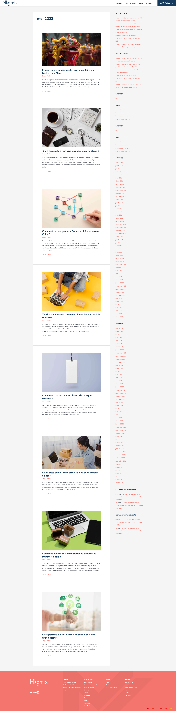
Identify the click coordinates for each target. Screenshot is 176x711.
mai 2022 (118, 307)
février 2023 (119, 280)
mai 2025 (118, 209)
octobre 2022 (120, 292)
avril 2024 (118, 249)
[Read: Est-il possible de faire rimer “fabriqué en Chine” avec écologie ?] (71, 611)
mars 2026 (119, 178)
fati (116, 502)
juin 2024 (118, 243)
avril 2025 (118, 212)
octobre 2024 (120, 230)
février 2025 (119, 218)
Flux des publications (122, 113)
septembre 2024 (120, 233)
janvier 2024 (119, 258)
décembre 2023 (120, 261)
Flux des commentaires (122, 116)
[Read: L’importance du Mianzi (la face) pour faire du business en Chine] (71, 49)
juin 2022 (118, 304)
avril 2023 (118, 273)
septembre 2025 (120, 196)
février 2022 (119, 317)
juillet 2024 (119, 240)
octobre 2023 (120, 267)
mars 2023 (119, 277)
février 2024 (119, 255)
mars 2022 (119, 314)
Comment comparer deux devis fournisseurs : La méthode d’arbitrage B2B (127, 38)
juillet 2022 (119, 301)
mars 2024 (119, 252)
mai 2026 (118, 172)
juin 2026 (118, 168)
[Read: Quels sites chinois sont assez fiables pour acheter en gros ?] (71, 452)
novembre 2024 (120, 227)
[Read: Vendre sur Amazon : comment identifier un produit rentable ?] (71, 291)
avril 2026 (118, 175)
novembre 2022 (120, 289)
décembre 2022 (120, 286)
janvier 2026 (119, 184)
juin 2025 (118, 205)
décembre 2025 (120, 187)
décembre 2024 (120, 224)
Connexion (118, 110)
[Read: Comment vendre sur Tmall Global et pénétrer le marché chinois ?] (71, 530)
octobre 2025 (120, 193)
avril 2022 (118, 310)
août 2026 (119, 162)
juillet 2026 (119, 165)
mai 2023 (118, 270)
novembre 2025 (120, 190)
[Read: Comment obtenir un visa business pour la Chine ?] (71, 128)
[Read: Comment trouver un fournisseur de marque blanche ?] (71, 372)
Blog (43, 76)
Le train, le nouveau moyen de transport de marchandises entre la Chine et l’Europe (129, 497)
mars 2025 (119, 215)
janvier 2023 (119, 283)
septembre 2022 (120, 295)
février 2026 (119, 181)
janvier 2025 (119, 221)
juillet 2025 (119, 202)
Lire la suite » (46, 91)
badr (117, 494)
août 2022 (119, 298)
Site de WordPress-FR (122, 119)
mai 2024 (118, 246)
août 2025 (119, 199)
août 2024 (119, 236)
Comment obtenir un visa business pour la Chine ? (70, 151)
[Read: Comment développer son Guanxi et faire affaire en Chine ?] (71, 208)
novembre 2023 (120, 264)
